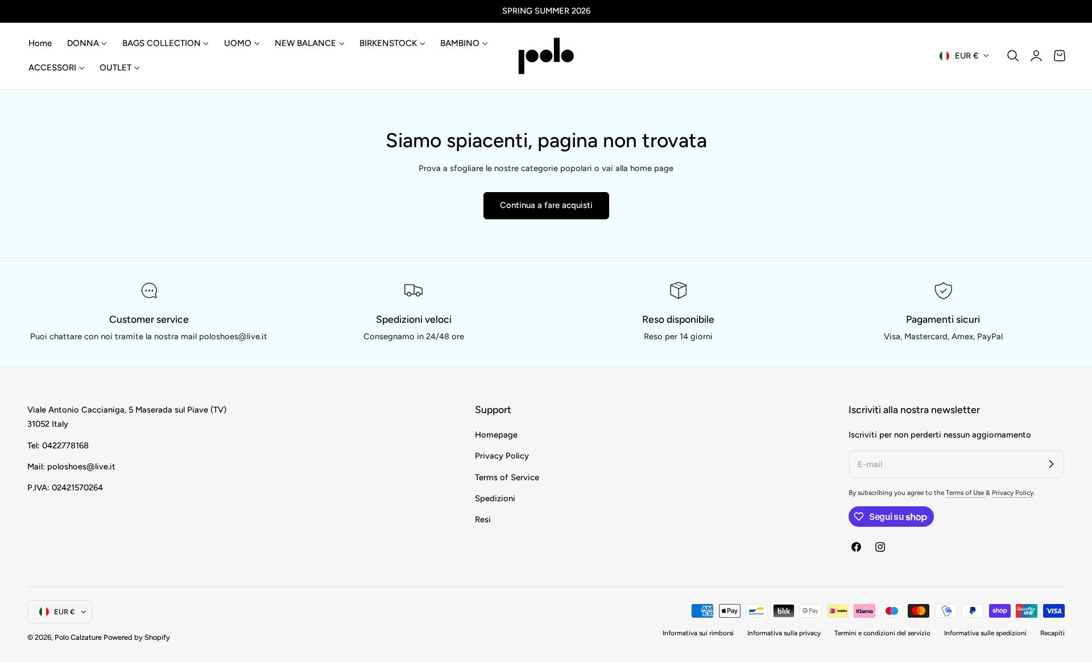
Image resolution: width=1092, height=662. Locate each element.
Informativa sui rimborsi (698, 633)
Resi (483, 519)
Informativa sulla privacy (784, 633)
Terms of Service (507, 477)
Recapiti (1052, 633)
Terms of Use (966, 493)
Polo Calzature (78, 637)
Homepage (496, 435)
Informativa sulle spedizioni (985, 633)
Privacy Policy (502, 456)
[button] (1013, 55)
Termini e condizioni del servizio (882, 633)
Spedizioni (495, 498)
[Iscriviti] (1051, 463)
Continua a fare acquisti (546, 205)
